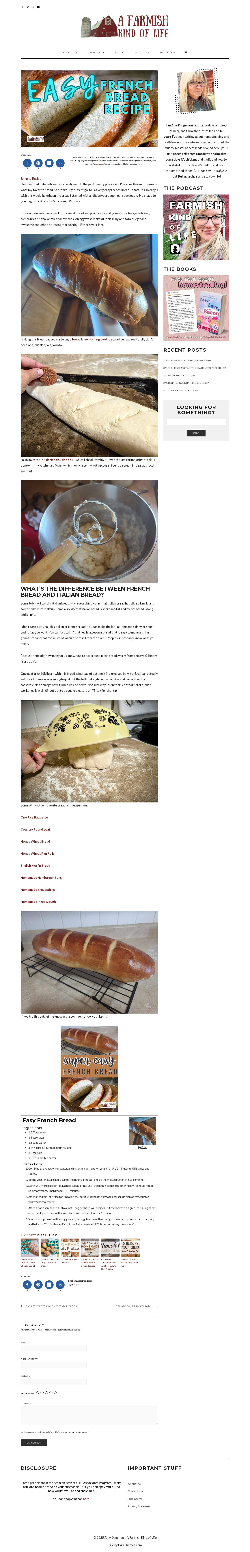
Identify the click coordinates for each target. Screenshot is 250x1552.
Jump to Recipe (31, 178)
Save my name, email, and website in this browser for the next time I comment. (56, 1432)
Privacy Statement (139, 1506)
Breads (76, 1284)
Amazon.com (98, 164)
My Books (142, 52)
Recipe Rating (28, 1393)
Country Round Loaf (35, 829)
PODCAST (96, 52)
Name (24, 1342)
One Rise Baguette (34, 817)
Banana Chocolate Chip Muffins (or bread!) (50, 1262)
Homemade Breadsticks (38, 889)
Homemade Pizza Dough (38, 902)
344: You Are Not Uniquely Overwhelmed (187, 360)
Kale (111, 1545)
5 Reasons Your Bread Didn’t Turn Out (130, 1262)
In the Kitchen (86, 1281)
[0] (27, 163)
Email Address (29, 1359)
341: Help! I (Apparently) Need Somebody (186, 383)
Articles (166, 52)
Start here (70, 52)
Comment (26, 1403)
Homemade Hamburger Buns (41, 877)
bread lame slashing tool (89, 339)
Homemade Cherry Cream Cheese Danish (28, 1262)
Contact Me (135, 1491)
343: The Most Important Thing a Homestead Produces (194, 368)
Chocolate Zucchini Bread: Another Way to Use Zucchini (109, 1264)
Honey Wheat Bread (35, 841)
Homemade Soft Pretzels (69, 1261)
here (139, 164)
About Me (134, 1483)
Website (25, 1376)
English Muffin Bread (35, 865)
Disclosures (135, 1498)
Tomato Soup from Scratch (134, 1306)
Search (196, 433)
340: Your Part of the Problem (180, 390)
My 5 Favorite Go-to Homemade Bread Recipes (89, 1262)
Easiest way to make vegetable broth (51, 1306)
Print (144, 1147)
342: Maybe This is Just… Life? (179, 375)
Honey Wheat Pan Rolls (37, 853)
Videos (120, 52)
